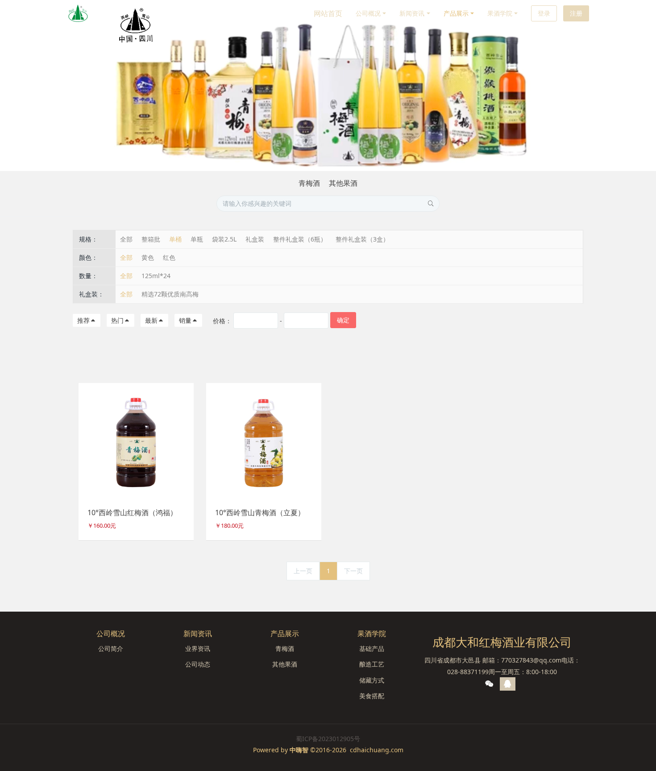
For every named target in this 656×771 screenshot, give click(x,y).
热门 (117, 320)
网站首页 (328, 13)
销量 (185, 320)
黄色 (147, 257)
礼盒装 (254, 239)
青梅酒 (309, 183)
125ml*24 (155, 275)
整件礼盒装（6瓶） (300, 239)
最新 (151, 320)
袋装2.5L (224, 239)
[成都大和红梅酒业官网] (78, 13)
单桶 (175, 239)
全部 (126, 239)
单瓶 (197, 239)
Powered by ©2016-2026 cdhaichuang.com (328, 750)
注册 (576, 13)
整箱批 (150, 239)
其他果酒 (343, 183)
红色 (169, 257)
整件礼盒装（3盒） (362, 239)
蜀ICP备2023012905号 (328, 738)
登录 (544, 13)
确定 (343, 320)
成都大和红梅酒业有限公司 (502, 642)
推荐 (83, 320)
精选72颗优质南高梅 (170, 294)
